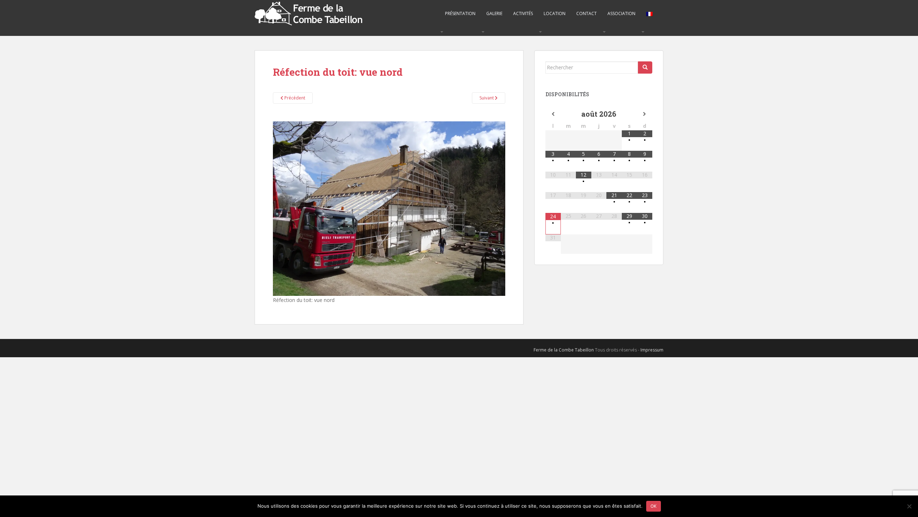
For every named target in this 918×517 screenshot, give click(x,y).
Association (621, 13)
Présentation (460, 13)
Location (555, 13)
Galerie (494, 13)
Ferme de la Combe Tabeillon (564, 350)
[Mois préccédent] (553, 114)
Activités (523, 13)
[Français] (649, 13)
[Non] (909, 506)
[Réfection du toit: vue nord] (389, 208)
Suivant (487, 98)
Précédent (294, 98)
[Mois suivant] (644, 114)
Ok (653, 506)
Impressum (651, 350)
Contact (586, 13)
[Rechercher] (645, 67)
